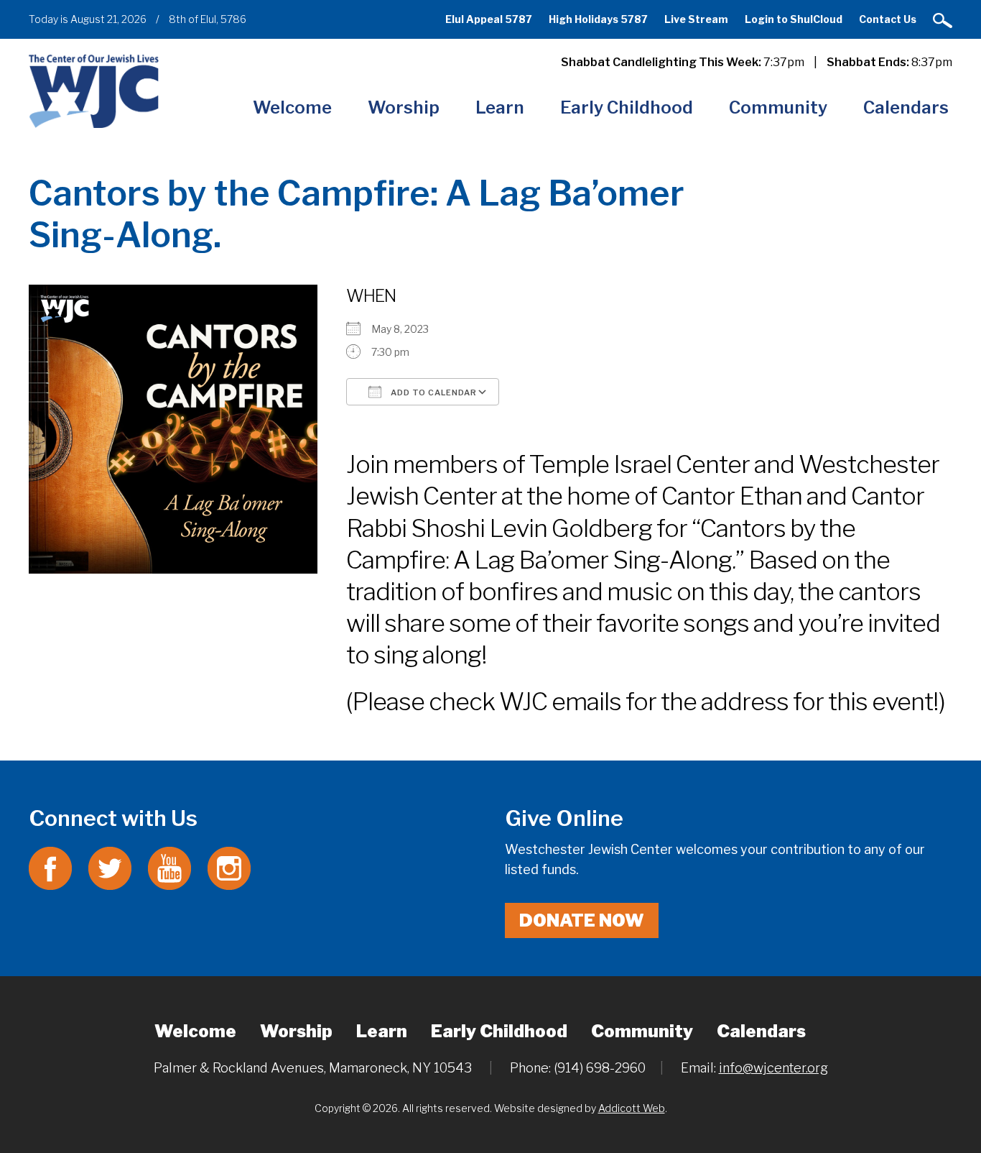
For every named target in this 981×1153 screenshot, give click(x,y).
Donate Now (581, 920)
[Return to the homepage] (94, 90)
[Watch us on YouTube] (169, 866)
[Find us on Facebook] (50, 866)
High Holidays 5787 (598, 19)
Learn (499, 107)
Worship (404, 107)
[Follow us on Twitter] (109, 866)
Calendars (906, 107)
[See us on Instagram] (229, 866)
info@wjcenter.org (773, 1067)
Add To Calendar (433, 392)
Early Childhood (626, 107)
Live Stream (696, 19)
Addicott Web (631, 1108)
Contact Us (887, 19)
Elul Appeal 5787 (488, 19)
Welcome (292, 107)
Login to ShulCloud (793, 19)
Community (778, 107)
